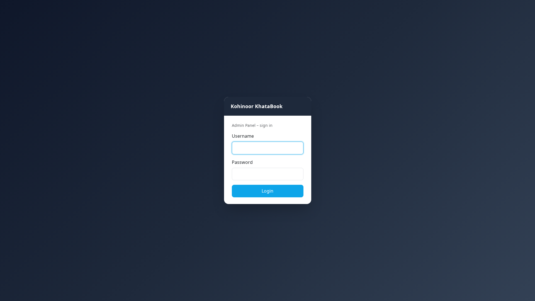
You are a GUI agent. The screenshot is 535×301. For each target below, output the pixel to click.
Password (242, 162)
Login (267, 191)
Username (243, 136)
